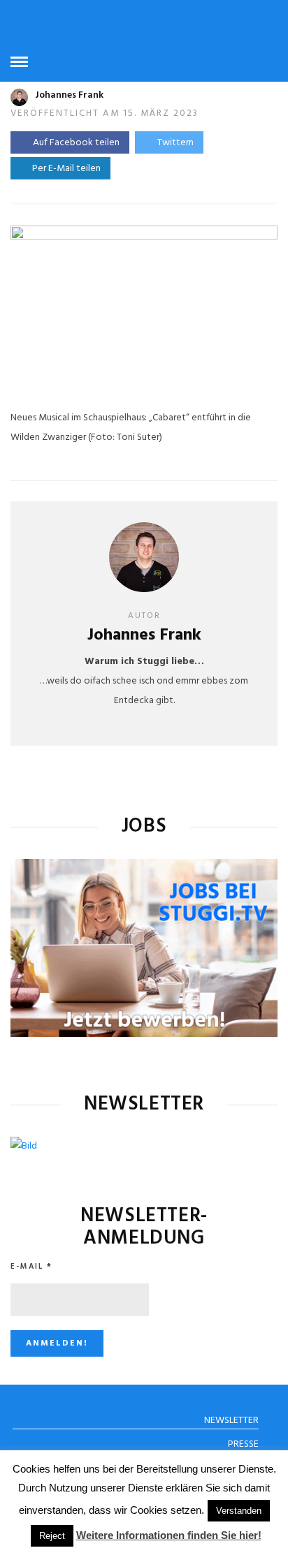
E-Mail (31, 1266)
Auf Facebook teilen (76, 143)
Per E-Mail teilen (64, 169)
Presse (243, 1444)
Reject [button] (52, 1536)
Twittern (175, 143)
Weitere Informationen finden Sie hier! (168, 1535)
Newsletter (231, 1421)
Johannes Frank (69, 95)
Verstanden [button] (238, 1510)
